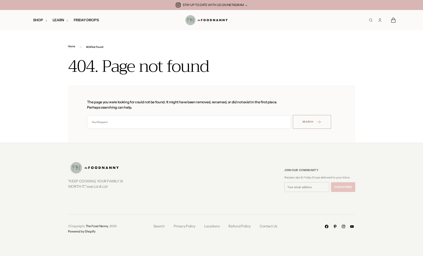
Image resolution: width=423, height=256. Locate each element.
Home (71, 46)
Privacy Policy (185, 226)
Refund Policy (239, 226)
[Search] (370, 20)
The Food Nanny (97, 226)
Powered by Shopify (81, 231)
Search (159, 226)
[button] (380, 20)
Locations (212, 226)
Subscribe (343, 187)
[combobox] (189, 122)
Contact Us (268, 226)
